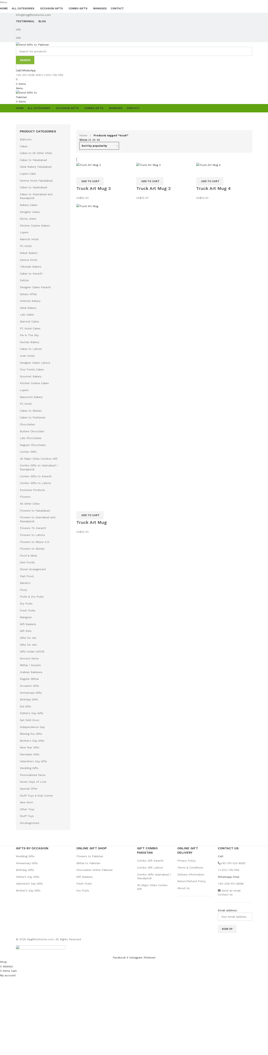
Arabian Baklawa (31, 672)
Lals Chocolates (30, 438)
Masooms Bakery (31, 397)
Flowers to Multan (32, 548)
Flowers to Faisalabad (35, 510)
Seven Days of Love (33, 781)
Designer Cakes (30, 211)
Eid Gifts (25, 706)
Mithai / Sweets (30, 665)
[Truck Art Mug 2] (148, 164)
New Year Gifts (29, 747)
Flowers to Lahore (32, 535)
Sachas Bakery (29, 342)
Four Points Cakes (32, 369)
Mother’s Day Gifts (28, 890)
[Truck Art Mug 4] (208, 164)
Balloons (26, 139)
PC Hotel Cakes (30, 328)
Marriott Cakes (29, 321)
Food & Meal (28, 555)
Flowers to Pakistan (89, 856)
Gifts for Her (28, 637)
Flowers (25, 496)
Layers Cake (28, 173)
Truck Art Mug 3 (93, 188)
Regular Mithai (29, 678)
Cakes (24, 146)
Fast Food (27, 576)
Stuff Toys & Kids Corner (36, 795)
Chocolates (27, 424)
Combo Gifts (28, 451)
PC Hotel (26, 246)
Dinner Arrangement (33, 569)
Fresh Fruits (27, 610)
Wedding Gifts (29, 768)
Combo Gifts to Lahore (35, 483)
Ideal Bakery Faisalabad (36, 166)
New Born (26, 802)
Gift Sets (26, 630)
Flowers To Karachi (33, 528)
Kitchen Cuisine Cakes (34, 383)
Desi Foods (27, 562)
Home (83, 135)
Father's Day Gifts (31, 713)
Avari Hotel (27, 355)
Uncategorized (29, 822)
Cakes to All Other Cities (36, 153)
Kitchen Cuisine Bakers (35, 225)
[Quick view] (81, 172)
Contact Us (225, 894)
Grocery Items (29, 658)
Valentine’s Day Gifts (29, 883)
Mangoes (26, 617)
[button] (90, 181)
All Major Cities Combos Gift (39, 458)
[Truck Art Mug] (104, 352)
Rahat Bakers (28, 252)
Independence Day (32, 727)
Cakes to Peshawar (32, 417)
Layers (24, 232)
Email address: (227, 910)
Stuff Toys (27, 816)
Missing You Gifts (31, 733)
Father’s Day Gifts (27, 876)
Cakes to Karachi (31, 273)
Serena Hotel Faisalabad (36, 180)
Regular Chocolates (33, 445)
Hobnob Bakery (30, 300)
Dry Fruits (26, 603)
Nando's (25, 582)
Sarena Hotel (28, 259)
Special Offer (28, 788)
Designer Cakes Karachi (35, 287)
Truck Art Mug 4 (213, 188)
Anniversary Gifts (31, 692)
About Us (183, 888)
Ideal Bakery (28, 307)
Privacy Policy (186, 860)
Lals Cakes (27, 314)
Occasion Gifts (29, 685)
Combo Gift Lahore (150, 867)
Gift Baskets (28, 624)
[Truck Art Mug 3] (88, 164)
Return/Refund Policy (191, 881)
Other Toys (27, 809)
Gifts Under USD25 (32, 651)
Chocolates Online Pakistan (94, 869)
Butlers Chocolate (32, 431)
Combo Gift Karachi (150, 860)
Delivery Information (190, 874)
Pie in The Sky (29, 335)
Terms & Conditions (190, 867)
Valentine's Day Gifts (33, 761)
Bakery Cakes (28, 205)
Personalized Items (32, 775)
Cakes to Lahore (31, 348)
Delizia (24, 280)
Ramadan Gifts (29, 754)
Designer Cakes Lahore (35, 362)
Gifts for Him (28, 644)
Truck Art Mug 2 (153, 188)
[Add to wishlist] (92, 172)
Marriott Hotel (29, 239)
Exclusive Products (32, 490)
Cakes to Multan (31, 410)
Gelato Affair (28, 294)
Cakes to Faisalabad (33, 160)
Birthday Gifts (29, 699)
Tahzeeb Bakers (30, 266)
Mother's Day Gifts (32, 740)
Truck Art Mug (91, 522)
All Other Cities (30, 503)
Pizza (23, 589)
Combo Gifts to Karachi (36, 476)
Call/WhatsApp (26, 70)
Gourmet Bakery (30, 376)
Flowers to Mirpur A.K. (35, 541)
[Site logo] (32, 44)
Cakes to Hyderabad (33, 187)
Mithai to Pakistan (88, 863)
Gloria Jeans (28, 218)
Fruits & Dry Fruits (32, 596)
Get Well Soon (29, 720)
